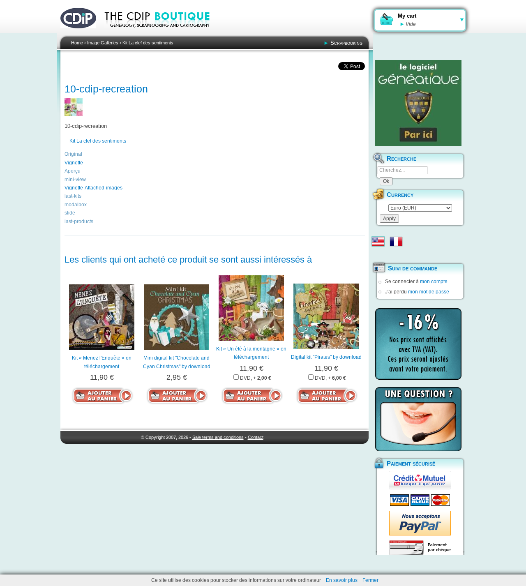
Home (77, 42)
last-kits (73, 196)
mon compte (434, 281)
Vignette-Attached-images (93, 188)
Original (73, 154)
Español (378, 254)
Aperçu (73, 171)
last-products (79, 221)
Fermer (370, 580)
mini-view (75, 179)
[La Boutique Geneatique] (418, 103)
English (378, 241)
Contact (255, 437)
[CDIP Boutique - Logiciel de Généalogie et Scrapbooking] (162, 33)
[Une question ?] (418, 419)
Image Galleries (102, 42)
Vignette (74, 163)
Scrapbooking (346, 43)
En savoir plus (342, 580)
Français (396, 241)
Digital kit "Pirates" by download (326, 357)
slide (70, 213)
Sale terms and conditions (218, 437)
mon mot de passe (428, 292)
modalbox (76, 205)
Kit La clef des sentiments (147, 42)
